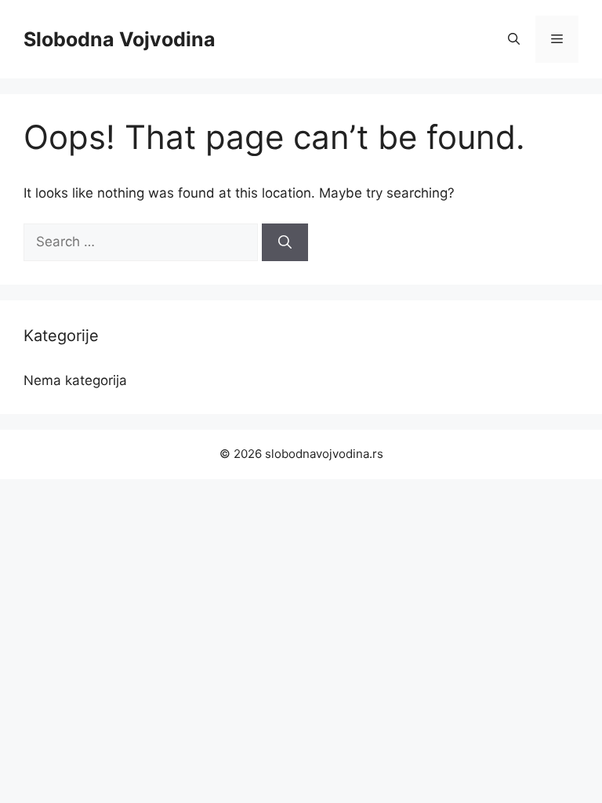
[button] (513, 39)
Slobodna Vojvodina (120, 39)
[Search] (285, 242)
